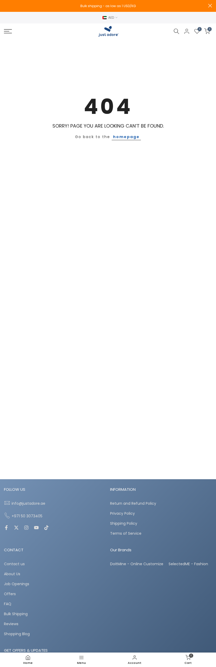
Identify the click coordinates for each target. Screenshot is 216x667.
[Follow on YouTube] (36, 528)
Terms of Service (125, 533)
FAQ (7, 604)
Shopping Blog (17, 633)
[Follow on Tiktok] (46, 528)
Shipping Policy (123, 523)
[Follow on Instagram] (26, 528)
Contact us (14, 564)
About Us (12, 574)
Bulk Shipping (16, 614)
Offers (10, 594)
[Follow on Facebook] (6, 528)
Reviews (11, 623)
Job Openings (16, 584)
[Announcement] (108, 6)
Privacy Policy (122, 513)
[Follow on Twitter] (16, 528)
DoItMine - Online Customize (136, 564)
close (6, 6)
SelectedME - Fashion (188, 564)
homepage (126, 136)
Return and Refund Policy (133, 503)
